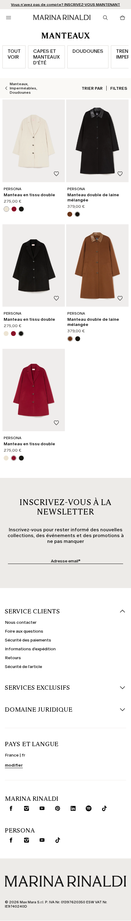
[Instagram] (25, 808)
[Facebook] (10, 808)
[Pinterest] (56, 808)
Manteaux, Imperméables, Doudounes (23, 88)
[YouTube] (41, 808)
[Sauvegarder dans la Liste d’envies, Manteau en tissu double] (56, 174)
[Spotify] (87, 808)
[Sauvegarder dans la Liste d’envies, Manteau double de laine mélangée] (120, 174)
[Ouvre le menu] (8, 17)
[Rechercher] (105, 17)
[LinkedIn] (72, 808)
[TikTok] (103, 808)
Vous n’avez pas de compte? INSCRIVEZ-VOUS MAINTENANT (65, 4)
